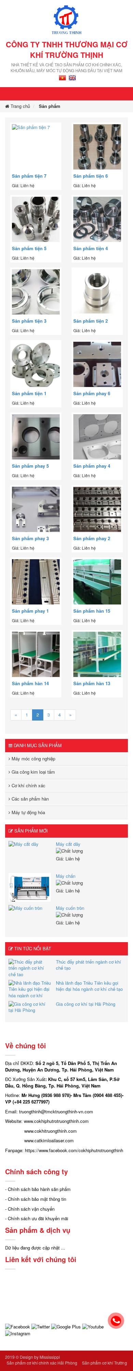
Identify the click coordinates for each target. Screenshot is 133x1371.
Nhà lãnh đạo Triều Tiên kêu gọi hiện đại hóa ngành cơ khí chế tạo (89, 986)
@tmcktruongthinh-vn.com (67, 1111)
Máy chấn (65, 876)
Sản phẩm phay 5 (30, 466)
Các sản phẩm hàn (29, 798)
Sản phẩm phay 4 (91, 466)
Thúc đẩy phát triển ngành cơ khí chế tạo (88, 964)
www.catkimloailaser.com (49, 1140)
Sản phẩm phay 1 (30, 611)
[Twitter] (40, 1326)
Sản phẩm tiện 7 (29, 176)
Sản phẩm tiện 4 (90, 248)
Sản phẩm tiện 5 (29, 248)
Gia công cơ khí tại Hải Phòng (85, 1004)
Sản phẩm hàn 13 (91, 683)
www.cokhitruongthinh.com (50, 1131)
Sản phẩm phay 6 (91, 393)
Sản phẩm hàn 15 (91, 611)
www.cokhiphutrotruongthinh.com (56, 1121)
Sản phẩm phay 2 (91, 538)
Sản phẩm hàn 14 (30, 683)
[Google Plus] (66, 1326)
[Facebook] (17, 1326)
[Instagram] (17, 1333)
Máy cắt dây (68, 844)
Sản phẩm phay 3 (30, 538)
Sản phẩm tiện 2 (90, 321)
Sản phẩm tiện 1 (29, 393)
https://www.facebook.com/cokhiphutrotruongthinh (74, 1150)
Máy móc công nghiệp (32, 758)
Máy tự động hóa (27, 812)
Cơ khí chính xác (27, 785)
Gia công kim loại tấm (32, 772)
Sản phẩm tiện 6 (90, 176)
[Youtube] (93, 1326)
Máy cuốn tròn (70, 908)
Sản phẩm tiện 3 (29, 321)
